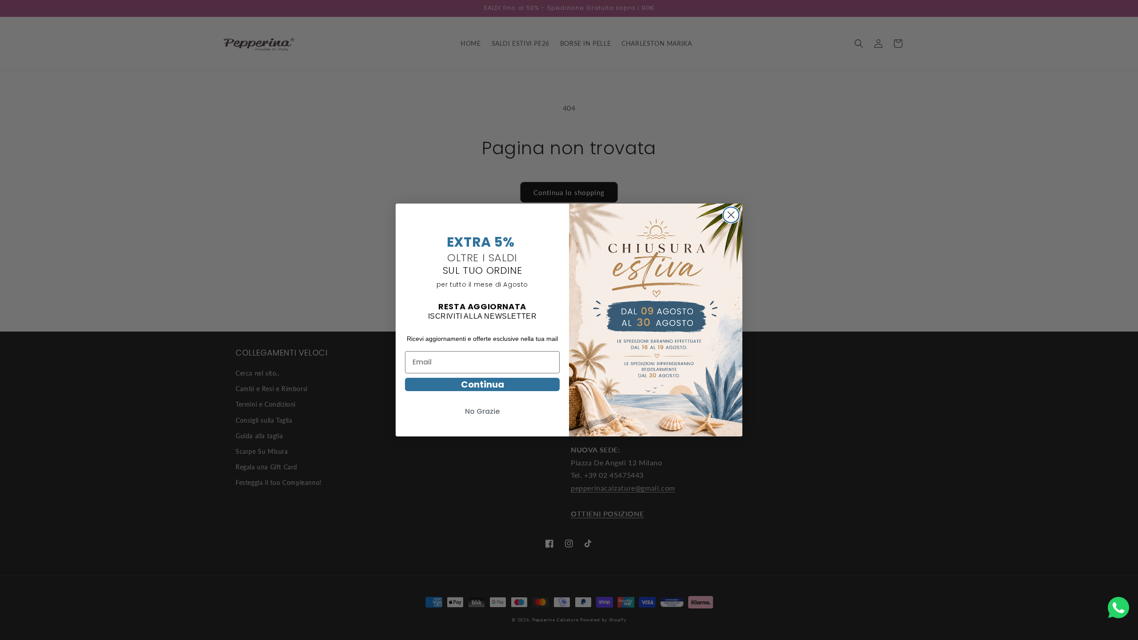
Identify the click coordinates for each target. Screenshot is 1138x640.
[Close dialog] (731, 213)
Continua (482, 384)
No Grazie (482, 411)
